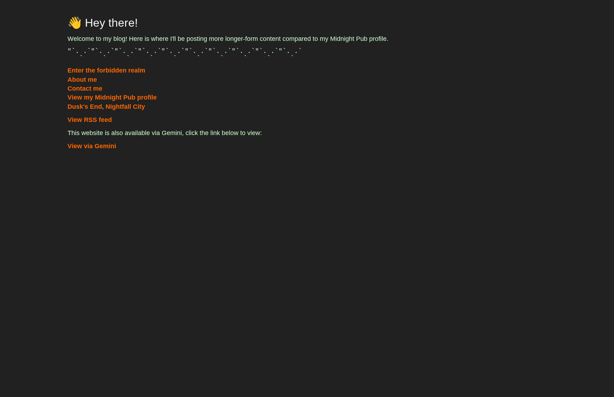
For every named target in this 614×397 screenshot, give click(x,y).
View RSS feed (90, 119)
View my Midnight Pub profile (112, 97)
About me (82, 79)
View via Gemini (92, 146)
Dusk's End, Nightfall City (106, 106)
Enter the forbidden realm (106, 70)
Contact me (85, 88)
